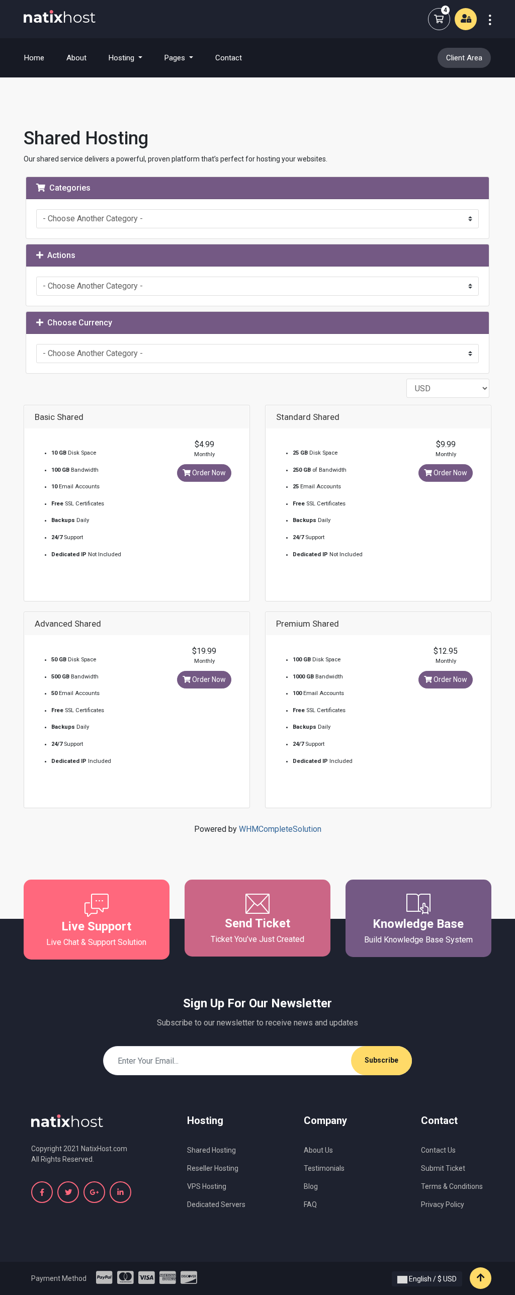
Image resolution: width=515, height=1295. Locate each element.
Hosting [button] (122, 57)
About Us (318, 1150)
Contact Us (438, 1150)
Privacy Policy (442, 1204)
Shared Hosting (211, 1150)
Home (40, 57)
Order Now (208, 473)
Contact (228, 57)
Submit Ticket (443, 1168)
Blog (311, 1186)
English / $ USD (432, 1279)
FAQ (310, 1204)
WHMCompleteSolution (280, 829)
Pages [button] (175, 57)
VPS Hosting (206, 1186)
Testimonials (324, 1168)
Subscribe (381, 1060)
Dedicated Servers (216, 1204)
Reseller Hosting (212, 1168)
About (76, 57)
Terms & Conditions (452, 1186)
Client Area (464, 57)
